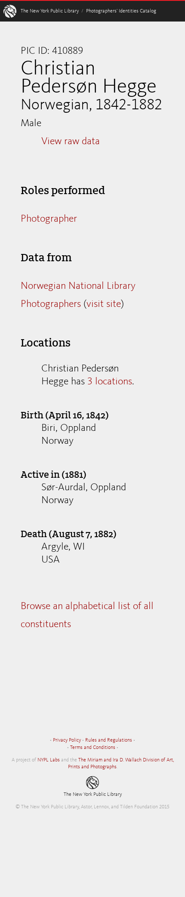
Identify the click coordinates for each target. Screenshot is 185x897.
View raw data (70, 141)
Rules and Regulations (108, 740)
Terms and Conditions (92, 747)
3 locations (109, 382)
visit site (103, 304)
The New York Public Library (50, 11)
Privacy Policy (67, 740)
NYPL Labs (48, 760)
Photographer (49, 219)
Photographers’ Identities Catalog (121, 11)
